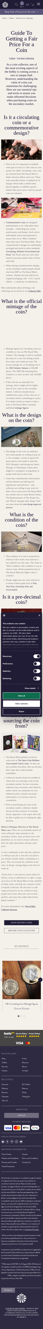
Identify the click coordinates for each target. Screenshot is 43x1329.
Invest (24, 1058)
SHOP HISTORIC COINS (21, 922)
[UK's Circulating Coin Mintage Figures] (21, 980)
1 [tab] (21, 1016)
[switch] (36, 664)
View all (4, 1100)
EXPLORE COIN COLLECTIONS (21, 930)
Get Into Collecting (25, 58)
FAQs (24, 1092)
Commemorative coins (16, 222)
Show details (30, 688)
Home (4, 18)
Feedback (8, 1290)
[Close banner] (39, 615)
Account (5, 1084)
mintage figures (21, 408)
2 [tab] (24, 1016)
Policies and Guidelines (10, 1158)
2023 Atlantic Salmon (18, 368)
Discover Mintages (21, 1008)
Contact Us (26, 1162)
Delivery (5, 1088)
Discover (25, 1062)
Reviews (5, 1092)
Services (5, 1066)
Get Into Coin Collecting (24, 18)
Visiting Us (26, 1096)
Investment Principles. (31, 1229)
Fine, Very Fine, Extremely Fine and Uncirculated (21, 586)
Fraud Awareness (8, 1166)
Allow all (21, 696)
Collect (11, 18)
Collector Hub (34, 291)
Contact (25, 1070)
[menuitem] (16, 4)
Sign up (21, 1115)
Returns (25, 1088)
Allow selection (21, 704)
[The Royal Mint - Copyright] (5, 4)
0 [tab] (18, 1016)
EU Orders (26, 1084)
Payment (5, 1096)
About (24, 1066)
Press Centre (6, 1154)
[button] (38, 3)
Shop (4, 1058)
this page (4, 1275)
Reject (21, 711)
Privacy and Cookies (9, 1162)
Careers (4, 1070)
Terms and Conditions (30, 1158)
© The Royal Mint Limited (15, 1308)
